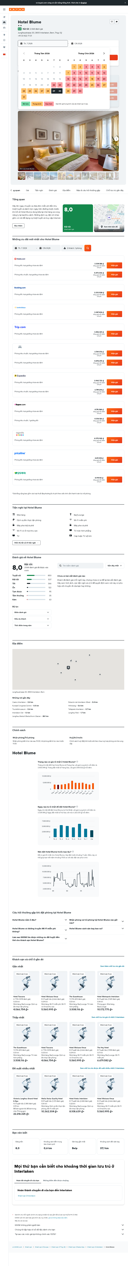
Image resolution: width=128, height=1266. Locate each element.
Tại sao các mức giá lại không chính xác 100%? (35, 1234)
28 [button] (48, 91)
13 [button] (42, 79)
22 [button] (54, 85)
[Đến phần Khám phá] (4, 34)
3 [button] (23, 73)
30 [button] (60, 91)
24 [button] (24, 91)
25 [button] (30, 91)
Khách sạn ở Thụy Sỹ (59, 1247)
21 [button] (48, 85)
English (84, 3)
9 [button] (59, 73)
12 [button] (36, 79)
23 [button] (60, 85)
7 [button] (47, 73)
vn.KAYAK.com (17, 1247)
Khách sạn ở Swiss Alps (76, 1247)
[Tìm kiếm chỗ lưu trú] (4, 22)
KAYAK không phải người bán (27, 1225)
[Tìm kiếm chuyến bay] (4, 17)
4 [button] (29, 73)
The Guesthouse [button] (76, 996)
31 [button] (24, 97)
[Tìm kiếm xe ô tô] (4, 27)
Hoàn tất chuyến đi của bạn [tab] (27, 1180)
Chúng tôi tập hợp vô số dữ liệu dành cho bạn (35, 1229)
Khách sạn (28, 1247)
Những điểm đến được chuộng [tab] (55, 1180)
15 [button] (54, 79)
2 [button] (59, 67)
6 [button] (41, 73)
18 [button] (30, 85)
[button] (125, 3)
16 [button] (60, 79)
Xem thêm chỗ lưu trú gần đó (112, 966)
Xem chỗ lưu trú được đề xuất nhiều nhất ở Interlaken (102, 1068)
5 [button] (35, 73)
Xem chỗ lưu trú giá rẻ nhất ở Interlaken (108, 1017)
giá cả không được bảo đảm (57, 1218)
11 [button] (30, 79)
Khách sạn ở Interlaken (26, 1196)
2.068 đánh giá (36, 29)
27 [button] (42, 91)
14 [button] (48, 79)
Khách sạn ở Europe (41, 1247)
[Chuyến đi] (4, 47)
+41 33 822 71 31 (25, 35)
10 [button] (24, 79)
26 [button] (36, 91)
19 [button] (36, 85)
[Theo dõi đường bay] (4, 40)
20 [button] (42, 85)
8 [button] (53, 73)
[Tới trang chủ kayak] (17, 9)
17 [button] (24, 85)
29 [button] (54, 91)
